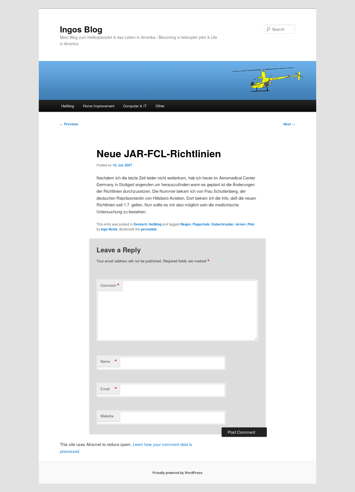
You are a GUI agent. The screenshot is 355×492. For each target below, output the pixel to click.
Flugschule (201, 224)
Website (106, 416)
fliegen (185, 224)
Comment (110, 285)
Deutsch (140, 224)
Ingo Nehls (109, 229)
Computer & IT (135, 105)
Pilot (250, 224)
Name (108, 361)
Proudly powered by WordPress (177, 472)
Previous (69, 123)
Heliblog (67, 105)
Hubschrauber (222, 224)
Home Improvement (99, 105)
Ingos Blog (81, 29)
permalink (149, 229)
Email (108, 388)
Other (160, 105)
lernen (241, 224)
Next (289, 123)
